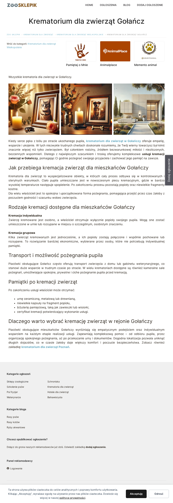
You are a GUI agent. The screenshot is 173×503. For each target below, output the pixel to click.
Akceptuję (136, 493)
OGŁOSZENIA (108, 5)
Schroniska (53, 381)
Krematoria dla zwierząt (60, 386)
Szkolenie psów (15, 386)
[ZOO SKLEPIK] (22, 5)
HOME (89, 5)
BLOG (126, 5)
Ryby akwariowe (16, 427)
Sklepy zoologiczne (17, 381)
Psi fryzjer (12, 392)
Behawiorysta (54, 397)
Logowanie (16, 468)
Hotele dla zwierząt (58, 392)
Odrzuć (158, 493)
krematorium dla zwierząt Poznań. (45, 347)
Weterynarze (14, 397)
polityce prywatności (72, 497)
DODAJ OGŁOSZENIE (150, 5)
